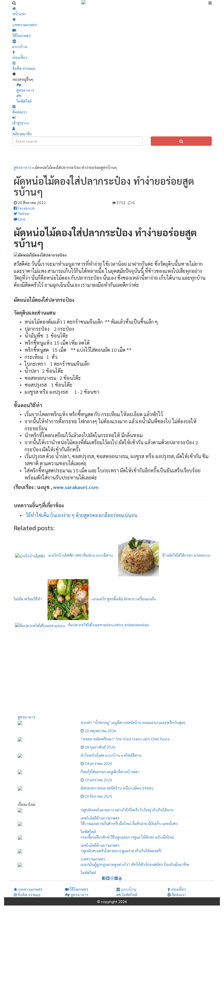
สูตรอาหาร (22, 167)
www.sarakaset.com (76, 487)
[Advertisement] (113, 156)
